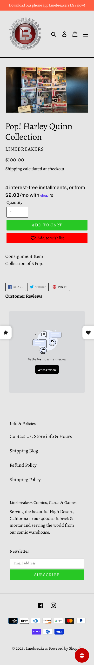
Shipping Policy (25, 479)
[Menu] (85, 34)
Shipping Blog (24, 450)
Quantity (14, 202)
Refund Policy (23, 465)
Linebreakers (37, 648)
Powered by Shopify (65, 648)
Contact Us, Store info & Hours (41, 436)
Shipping (13, 169)
